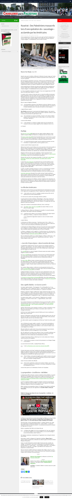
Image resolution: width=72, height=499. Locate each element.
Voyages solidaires (29, 17)
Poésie (19, 1)
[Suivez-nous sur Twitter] (16, 20)
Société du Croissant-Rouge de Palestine (30, 277)
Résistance (36, 1)
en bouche (26, 268)
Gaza (35, 20)
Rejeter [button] (41, 497)
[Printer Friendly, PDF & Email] (23, 469)
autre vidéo (25, 254)
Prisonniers (25, 1)
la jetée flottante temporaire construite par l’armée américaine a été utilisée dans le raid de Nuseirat (37, 158)
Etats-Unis (31, 20)
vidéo (23, 251)
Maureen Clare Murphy (35, 456)
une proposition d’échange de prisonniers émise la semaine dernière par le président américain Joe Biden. (37, 378)
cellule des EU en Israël (32, 206)
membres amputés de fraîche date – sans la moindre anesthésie (37, 304)
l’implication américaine (34, 233)
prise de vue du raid (27, 133)
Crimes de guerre (24, 20)
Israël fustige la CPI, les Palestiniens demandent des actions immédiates (48, 482)
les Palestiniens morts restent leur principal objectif (37, 345)
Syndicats (30, 1)
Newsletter (36, 17)
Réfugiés (41, 1)
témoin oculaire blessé (26, 136)
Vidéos (41, 17)
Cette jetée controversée (26, 173)
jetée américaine (29, 161)
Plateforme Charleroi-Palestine (7, 17)
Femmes (15, 1)
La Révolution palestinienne (6, 1)
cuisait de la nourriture (27, 269)
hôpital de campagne (50, 278)
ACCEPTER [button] (47, 497)
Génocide (39, 20)
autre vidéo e (25, 260)
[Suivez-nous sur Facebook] (15, 20)
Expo (23, 17)
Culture (45, 1)
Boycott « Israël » (18, 17)
